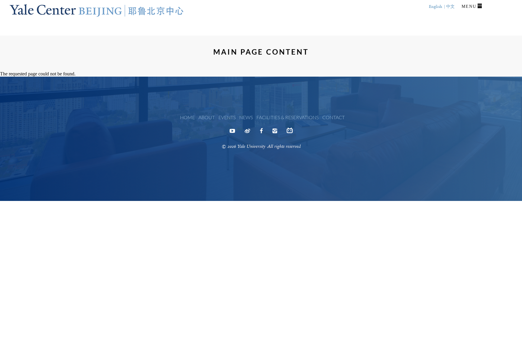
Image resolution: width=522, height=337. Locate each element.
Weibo (247, 132)
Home (187, 117)
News (246, 117)
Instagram (274, 132)
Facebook (261, 132)
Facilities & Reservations (287, 117)
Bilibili (290, 132)
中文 (450, 6)
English (435, 6)
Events (227, 117)
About (206, 117)
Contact (333, 117)
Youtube (232, 132)
